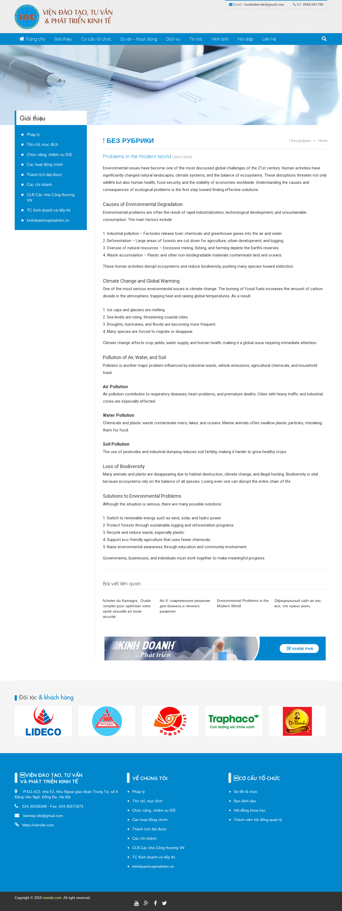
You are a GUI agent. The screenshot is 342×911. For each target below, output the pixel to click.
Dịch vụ (173, 39)
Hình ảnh (220, 39)
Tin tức (196, 39)
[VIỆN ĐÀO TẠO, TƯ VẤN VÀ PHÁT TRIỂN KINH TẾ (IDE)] (66, 16)
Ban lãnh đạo (245, 801)
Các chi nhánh (39, 184)
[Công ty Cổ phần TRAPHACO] (170, 721)
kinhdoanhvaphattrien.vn (48, 220)
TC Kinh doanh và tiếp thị (48, 210)
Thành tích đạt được (44, 174)
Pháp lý (33, 134)
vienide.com (52, 898)
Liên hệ (269, 39)
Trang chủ (34, 39)
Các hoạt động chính (45, 164)
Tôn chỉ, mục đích (42, 144)
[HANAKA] (43, 721)
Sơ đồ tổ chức (246, 791)
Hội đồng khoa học (250, 810)
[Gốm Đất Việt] (106, 721)
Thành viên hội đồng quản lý (258, 819)
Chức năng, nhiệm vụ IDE (49, 154)
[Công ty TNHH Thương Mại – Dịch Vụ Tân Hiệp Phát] (233, 721)
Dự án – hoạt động (139, 39)
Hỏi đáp (245, 39)
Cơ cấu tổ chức (96, 39)
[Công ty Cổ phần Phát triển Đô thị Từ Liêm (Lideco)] (297, 721)
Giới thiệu (63, 39)
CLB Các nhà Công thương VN (158, 848)
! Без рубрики (128, 140)
